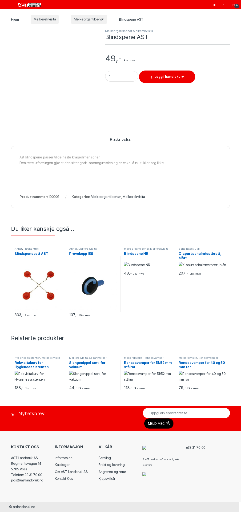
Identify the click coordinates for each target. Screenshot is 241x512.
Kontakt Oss (64, 478)
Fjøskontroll (31, 248)
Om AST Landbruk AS (71, 472)
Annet (18, 248)
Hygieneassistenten (27, 357)
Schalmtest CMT (189, 248)
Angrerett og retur (112, 472)
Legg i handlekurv (169, 77)
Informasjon (63, 458)
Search (215, 4)
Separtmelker (97, 357)
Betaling (105, 458)
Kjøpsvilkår (107, 478)
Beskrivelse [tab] (120, 140)
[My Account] (225, 4)
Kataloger (62, 465)
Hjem (15, 19)
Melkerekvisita (45, 19)
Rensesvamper (153, 357)
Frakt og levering (112, 465)
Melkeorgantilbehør (89, 19)
